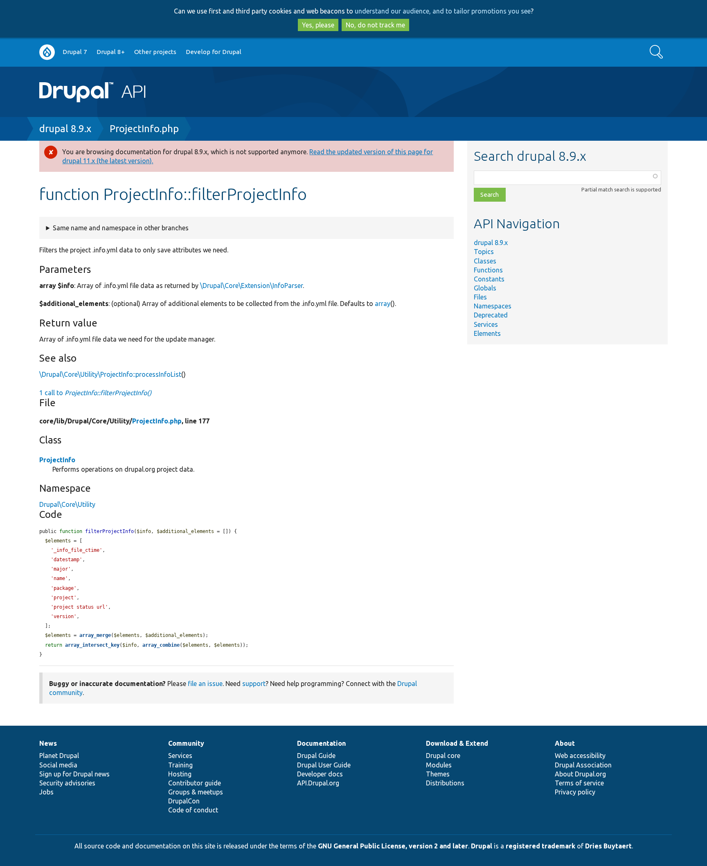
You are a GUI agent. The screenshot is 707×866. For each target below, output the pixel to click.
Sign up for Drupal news (74, 774)
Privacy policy (575, 792)
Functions (488, 270)
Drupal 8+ (111, 51)
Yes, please (318, 25)
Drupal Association (583, 765)
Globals (485, 288)
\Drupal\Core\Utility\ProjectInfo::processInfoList (110, 374)
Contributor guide (194, 783)
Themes (438, 774)
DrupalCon (184, 801)
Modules (439, 765)
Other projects (155, 51)
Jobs (46, 792)
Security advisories (67, 783)
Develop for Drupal (213, 51)
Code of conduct (193, 810)
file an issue (205, 683)
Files (480, 297)
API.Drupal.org (318, 783)
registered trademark (540, 846)
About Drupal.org (580, 774)
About (565, 743)
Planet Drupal (59, 755)
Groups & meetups (195, 792)
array (382, 303)
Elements (487, 333)
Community (186, 743)
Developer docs (320, 774)
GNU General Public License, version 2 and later (393, 846)
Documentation (321, 743)
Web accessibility (580, 755)
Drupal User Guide (324, 765)
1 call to (95, 392)
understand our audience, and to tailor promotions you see (443, 11)
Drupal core (443, 755)
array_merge (95, 635)
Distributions (445, 783)
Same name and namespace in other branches (121, 228)
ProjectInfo (57, 459)
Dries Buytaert (608, 846)
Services (486, 324)
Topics (484, 251)
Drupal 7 (75, 51)
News (48, 743)
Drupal (481, 846)
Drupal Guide (316, 755)
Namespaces (492, 306)
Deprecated (491, 315)
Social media (58, 765)
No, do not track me (375, 25)
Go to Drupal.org (47, 52)
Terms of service (579, 783)
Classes (485, 261)
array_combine (161, 645)
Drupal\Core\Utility (67, 504)
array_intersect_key (92, 645)
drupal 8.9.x (65, 128)
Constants (489, 279)
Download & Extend (457, 743)
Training (180, 765)
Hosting (179, 774)
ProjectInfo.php (144, 128)
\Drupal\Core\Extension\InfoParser (251, 285)
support (254, 683)
